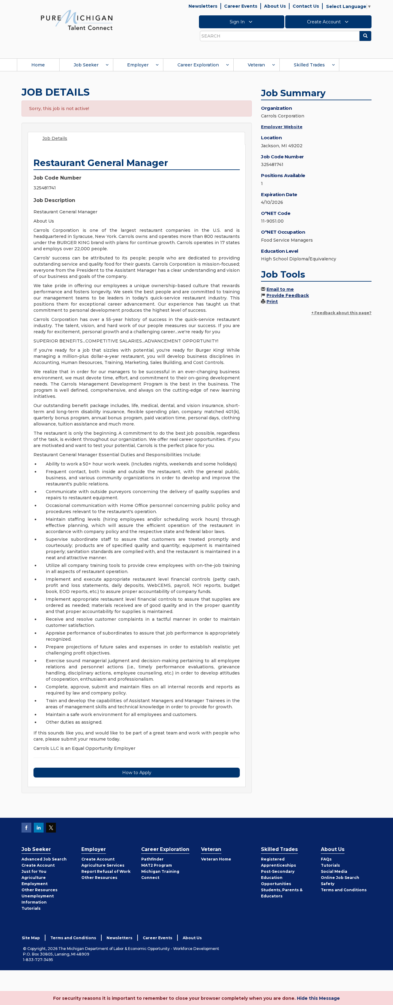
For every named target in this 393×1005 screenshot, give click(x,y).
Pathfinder (152, 859)
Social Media (334, 871)
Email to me (280, 289)
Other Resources (39, 890)
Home (38, 65)
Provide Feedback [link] (288, 295)
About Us (275, 6)
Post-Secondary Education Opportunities (277, 877)
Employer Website (281, 126)
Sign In (238, 22)
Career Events (240, 6)
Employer (138, 65)
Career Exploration (198, 65)
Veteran (256, 65)
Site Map (31, 938)
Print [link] (272, 301)
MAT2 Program (156, 865)
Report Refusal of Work (105, 871)
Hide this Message (318, 998)
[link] (77, 19)
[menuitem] (38, 65)
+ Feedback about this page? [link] (341, 313)
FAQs (326, 859)
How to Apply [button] (136, 772)
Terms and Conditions (344, 890)
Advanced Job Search (44, 859)
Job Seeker (86, 65)
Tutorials (31, 908)
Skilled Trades (309, 65)
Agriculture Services (102, 865)
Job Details (54, 138)
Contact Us (306, 6)
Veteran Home (216, 859)
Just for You (33, 871)
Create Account (324, 22)
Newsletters (203, 6)
